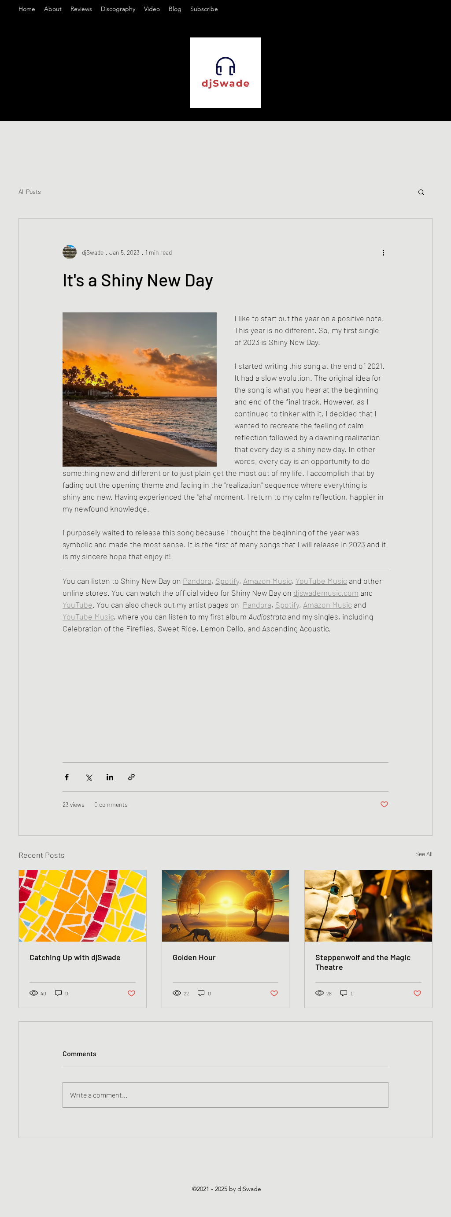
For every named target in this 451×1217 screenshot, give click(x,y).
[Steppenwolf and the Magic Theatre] (368, 906)
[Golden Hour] (225, 906)
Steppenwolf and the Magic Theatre (362, 962)
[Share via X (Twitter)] (88, 777)
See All (424, 853)
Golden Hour (194, 957)
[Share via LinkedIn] (110, 777)
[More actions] (383, 252)
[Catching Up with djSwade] (82, 906)
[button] (421, 191)
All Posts (29, 191)
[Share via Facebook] (67, 777)
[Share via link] (131, 777)
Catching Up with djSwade (75, 957)
